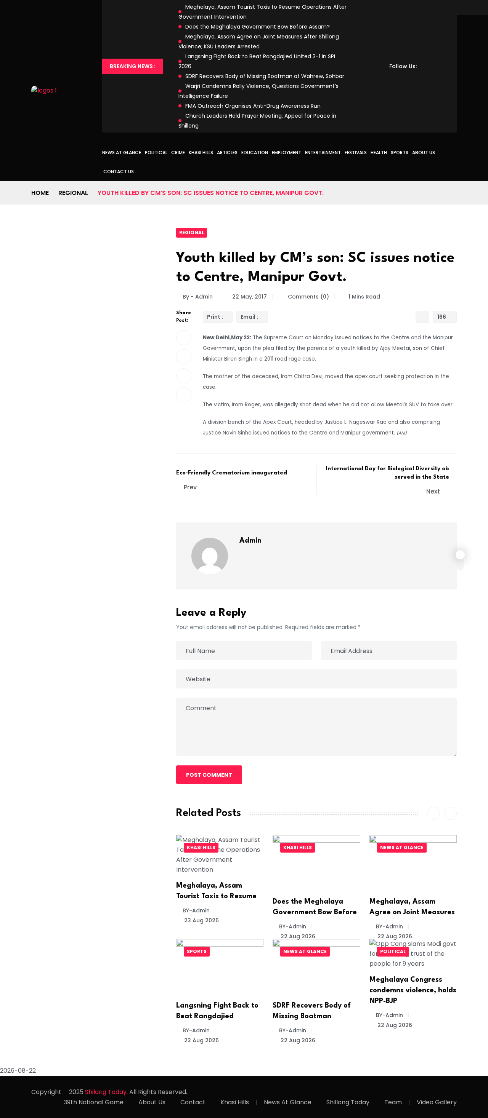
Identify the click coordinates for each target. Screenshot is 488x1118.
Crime (178, 152)
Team (393, 1102)
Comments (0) (307, 296)
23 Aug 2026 (201, 920)
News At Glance (287, 1102)
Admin (250, 540)
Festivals (356, 152)
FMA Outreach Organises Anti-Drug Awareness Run (253, 106)
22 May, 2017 (249, 296)
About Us (423, 152)
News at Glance (121, 152)
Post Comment (209, 775)
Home (40, 192)
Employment (286, 152)
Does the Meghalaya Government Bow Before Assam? (257, 26)
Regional (73, 192)
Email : (249, 317)
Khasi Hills (201, 152)
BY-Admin (196, 910)
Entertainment (323, 152)
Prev (190, 487)
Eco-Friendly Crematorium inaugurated (231, 473)
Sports (399, 152)
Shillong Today (347, 1102)
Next (433, 491)
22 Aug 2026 (297, 936)
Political (156, 152)
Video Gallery (437, 1102)
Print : (215, 317)
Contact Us (118, 171)
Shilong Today (106, 1092)
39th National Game (94, 1102)
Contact (192, 1102)
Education (254, 152)
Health (379, 152)
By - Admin (198, 296)
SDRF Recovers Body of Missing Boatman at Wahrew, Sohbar (264, 76)
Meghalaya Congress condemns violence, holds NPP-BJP (412, 990)
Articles (227, 152)
